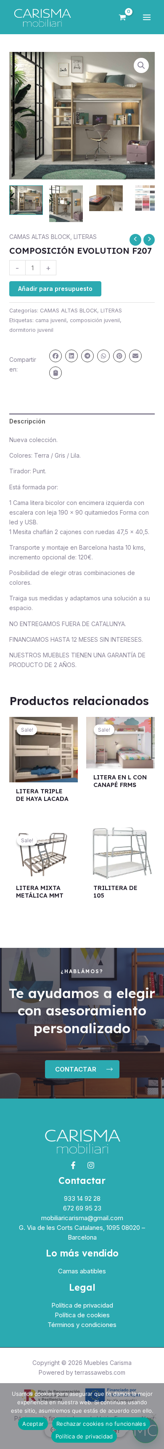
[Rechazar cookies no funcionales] (153, 1416)
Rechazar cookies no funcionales (101, 1423)
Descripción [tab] (27, 421)
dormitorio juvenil (31, 330)
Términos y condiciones (82, 1325)
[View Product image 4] (146, 198)
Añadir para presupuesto (55, 288)
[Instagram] (91, 1165)
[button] (141, 65)
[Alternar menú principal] (147, 17)
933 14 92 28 (82, 1198)
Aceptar (33, 1423)
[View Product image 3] (106, 198)
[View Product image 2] (66, 203)
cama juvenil (50, 320)
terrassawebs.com (100, 1372)
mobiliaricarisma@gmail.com (82, 1218)
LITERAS (85, 236)
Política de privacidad (82, 1305)
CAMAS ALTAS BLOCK (39, 236)
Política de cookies (82, 1315)
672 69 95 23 (82, 1208)
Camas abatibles (82, 1271)
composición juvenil (95, 320)
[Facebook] (73, 1165)
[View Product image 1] (26, 200)
